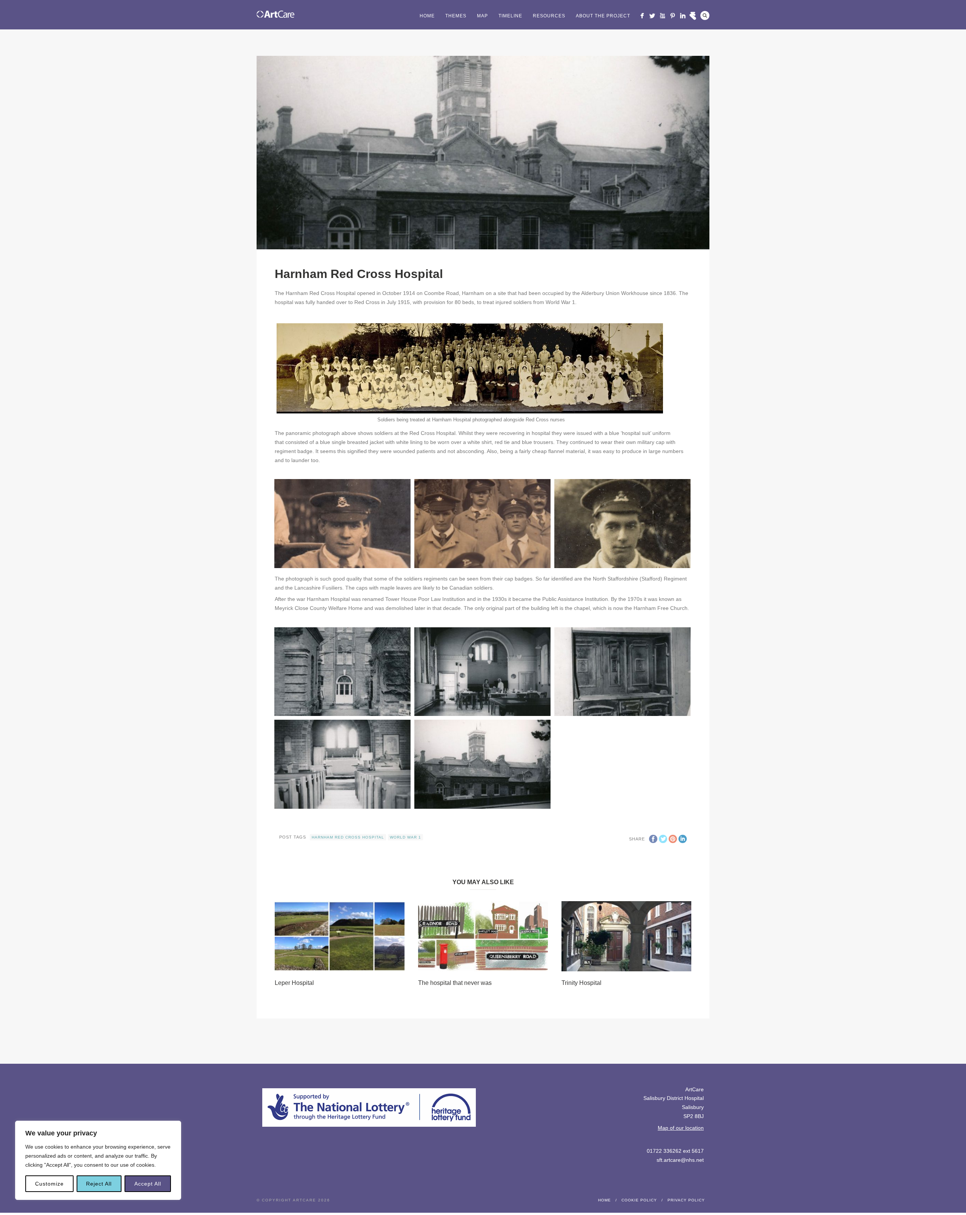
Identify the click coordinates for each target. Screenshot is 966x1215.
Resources (549, 15)
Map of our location (681, 1128)
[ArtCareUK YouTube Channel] (662, 15)
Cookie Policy (639, 1200)
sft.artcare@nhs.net (680, 1160)
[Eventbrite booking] (693, 15)
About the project (603, 15)
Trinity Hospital (581, 983)
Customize (49, 1184)
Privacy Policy (686, 1200)
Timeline (510, 15)
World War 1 (405, 837)
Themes (455, 15)
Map (482, 15)
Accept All (147, 1184)
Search (704, 15)
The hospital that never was (455, 983)
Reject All (99, 1184)
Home (427, 15)
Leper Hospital (294, 983)
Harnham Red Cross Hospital (348, 837)
